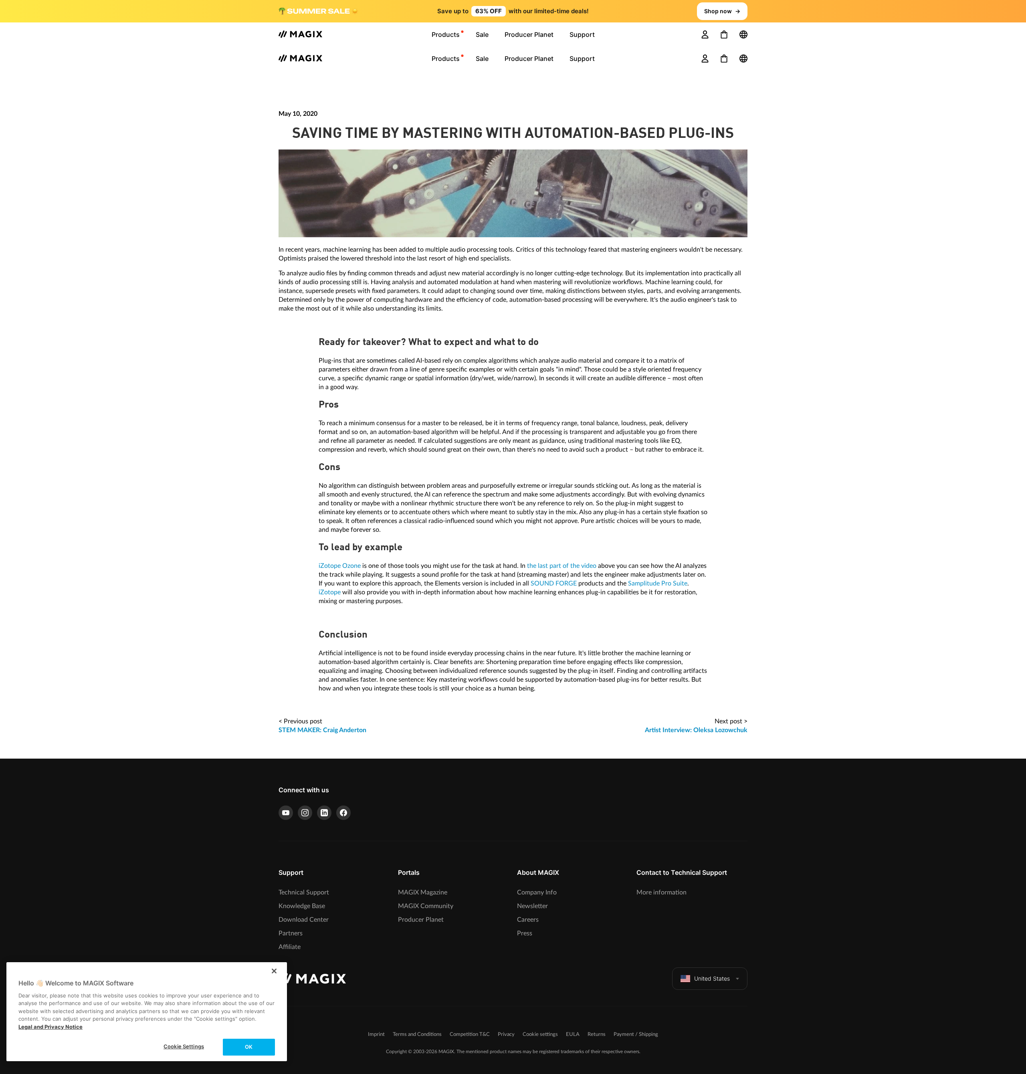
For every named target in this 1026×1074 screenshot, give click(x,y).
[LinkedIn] (324, 813)
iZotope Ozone (340, 566)
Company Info (537, 892)
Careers (528, 920)
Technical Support (304, 892)
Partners (291, 933)
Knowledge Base (302, 906)
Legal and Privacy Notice (50, 1027)
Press (524, 933)
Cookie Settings (184, 1046)
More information (661, 892)
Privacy (506, 1034)
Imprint (376, 1034)
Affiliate (290, 947)
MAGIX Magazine (422, 892)
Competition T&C (470, 1034)
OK (248, 1047)
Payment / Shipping (636, 1034)
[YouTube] (286, 813)
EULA (573, 1034)
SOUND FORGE (554, 583)
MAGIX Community (425, 906)
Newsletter (532, 906)
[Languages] (743, 34)
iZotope (330, 592)
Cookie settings (540, 1034)
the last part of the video (561, 566)
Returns (597, 1034)
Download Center (304, 920)
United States (712, 978)
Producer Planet (421, 920)
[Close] (274, 971)
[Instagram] (305, 813)
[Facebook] (343, 813)
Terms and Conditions (417, 1034)
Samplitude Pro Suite (657, 583)
